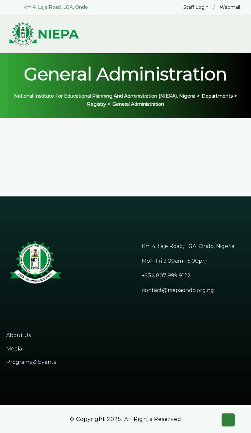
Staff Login (196, 7)
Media (14, 349)
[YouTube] (62, 302)
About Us (18, 335)
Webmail (230, 7)
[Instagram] (40, 302)
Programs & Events (31, 362)
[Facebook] (8, 302)
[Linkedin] (30, 302)
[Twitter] (19, 302)
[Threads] (51, 302)
